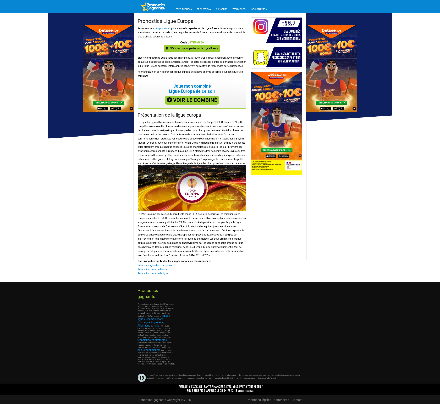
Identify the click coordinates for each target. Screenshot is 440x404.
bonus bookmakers (149, 350)
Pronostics (203, 9)
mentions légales (259, 400)
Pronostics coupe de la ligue (153, 273)
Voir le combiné (195, 100)
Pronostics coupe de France (153, 269)
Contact (297, 400)
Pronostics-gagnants (152, 400)
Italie (156, 325)
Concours (221, 9)
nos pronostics (163, 28)
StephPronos (183, 9)
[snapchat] (276, 66)
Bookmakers (258, 9)
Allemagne (144, 325)
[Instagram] (276, 42)
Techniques (239, 9)
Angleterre (157, 322)
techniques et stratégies (152, 340)
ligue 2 (142, 319)
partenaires (281, 400)
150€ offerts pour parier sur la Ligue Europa (193, 48)
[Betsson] (276, 174)
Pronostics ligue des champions (155, 265)
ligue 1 (166, 315)
